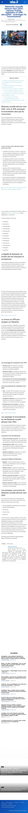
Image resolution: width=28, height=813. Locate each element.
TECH (6, 20)
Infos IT (2, 20)
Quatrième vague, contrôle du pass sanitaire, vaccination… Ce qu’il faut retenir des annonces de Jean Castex (13, 691)
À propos (3, 543)
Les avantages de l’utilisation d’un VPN (12, 90)
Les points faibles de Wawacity (11, 98)
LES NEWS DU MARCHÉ (5, 667)
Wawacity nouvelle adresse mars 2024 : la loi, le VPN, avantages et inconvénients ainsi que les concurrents (13, 82)
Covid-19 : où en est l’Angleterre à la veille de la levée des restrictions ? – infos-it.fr (13, 684)
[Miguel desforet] (6, 19)
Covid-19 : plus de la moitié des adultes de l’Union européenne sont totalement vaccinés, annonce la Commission (13, 698)
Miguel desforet (11, 19)
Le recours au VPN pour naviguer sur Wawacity (13, 88)
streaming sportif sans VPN (10, 315)
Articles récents (10, 543)
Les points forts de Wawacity (10, 97)
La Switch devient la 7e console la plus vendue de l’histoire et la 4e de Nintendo (13, 721)
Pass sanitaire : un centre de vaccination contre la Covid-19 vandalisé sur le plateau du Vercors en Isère (13, 678)
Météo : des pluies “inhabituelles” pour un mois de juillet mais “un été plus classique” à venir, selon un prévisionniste (13, 664)
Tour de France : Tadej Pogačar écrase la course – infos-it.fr (14, 671)
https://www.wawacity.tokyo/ (13, 213)
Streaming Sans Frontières (10, 412)
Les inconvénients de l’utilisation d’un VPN (13, 92)
